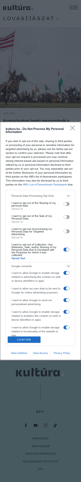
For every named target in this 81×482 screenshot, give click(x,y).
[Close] (73, 129)
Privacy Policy (62, 352)
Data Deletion (19, 352)
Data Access (40, 352)
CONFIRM (24, 339)
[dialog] (40, 241)
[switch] (66, 204)
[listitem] (40, 196)
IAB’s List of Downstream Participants (45, 184)
